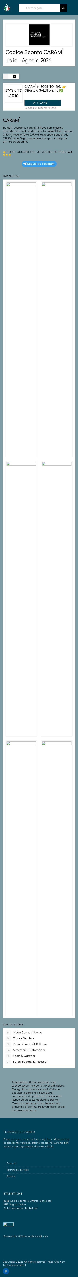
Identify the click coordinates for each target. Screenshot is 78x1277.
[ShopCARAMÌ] (39, 35)
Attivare (40, 102)
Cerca (63, 8)
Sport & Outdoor (21, 1056)
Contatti (11, 1163)
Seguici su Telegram (40, 163)
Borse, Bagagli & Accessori (27, 1061)
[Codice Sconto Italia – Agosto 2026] (7, 6)
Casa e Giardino (20, 1038)
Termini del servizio (18, 1170)
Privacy (11, 1176)
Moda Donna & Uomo (24, 1032)
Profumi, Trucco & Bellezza (27, 1044)
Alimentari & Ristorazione (26, 1050)
